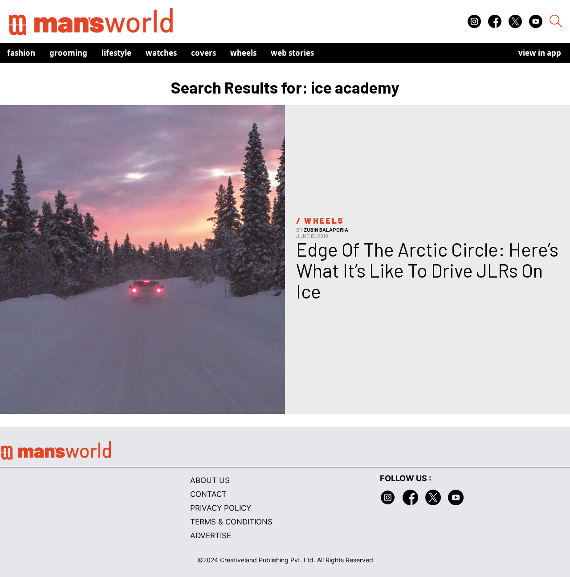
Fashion (21, 53)
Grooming (68, 53)
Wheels (243, 53)
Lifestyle (116, 53)
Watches (161, 53)
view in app (539, 53)
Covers (203, 53)
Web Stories (292, 53)
